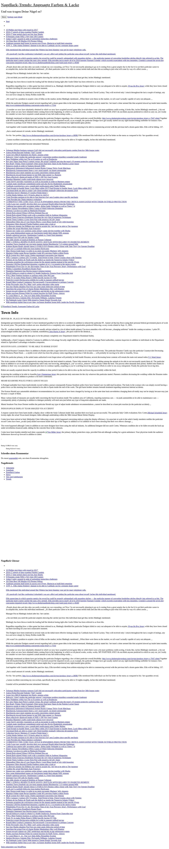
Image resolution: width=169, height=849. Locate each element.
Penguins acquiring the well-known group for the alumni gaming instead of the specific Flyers (42, 262)
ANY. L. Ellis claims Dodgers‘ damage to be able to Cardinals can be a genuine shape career (61, 49)
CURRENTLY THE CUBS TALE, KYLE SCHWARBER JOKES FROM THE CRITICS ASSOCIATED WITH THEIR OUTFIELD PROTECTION (66, 202)
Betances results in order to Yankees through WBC (26, 166)
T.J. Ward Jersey (154, 357)
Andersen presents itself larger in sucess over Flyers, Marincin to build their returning (39, 43)
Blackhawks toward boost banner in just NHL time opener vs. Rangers (33, 175)
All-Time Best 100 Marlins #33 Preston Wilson (24, 41)
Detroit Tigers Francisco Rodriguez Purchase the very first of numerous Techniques (38, 217)
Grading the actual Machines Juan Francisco (23, 228)
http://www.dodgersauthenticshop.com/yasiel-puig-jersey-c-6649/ (53, 63)
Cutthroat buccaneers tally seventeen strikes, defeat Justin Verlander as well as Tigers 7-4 (40, 206)
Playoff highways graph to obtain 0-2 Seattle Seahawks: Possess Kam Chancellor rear (39, 273)
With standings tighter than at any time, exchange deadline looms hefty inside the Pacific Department (45, 302)
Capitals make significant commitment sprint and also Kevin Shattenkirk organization (39, 184)
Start (8, 21)
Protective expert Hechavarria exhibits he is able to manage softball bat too (35, 280)
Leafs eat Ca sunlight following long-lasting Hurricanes (27, 249)
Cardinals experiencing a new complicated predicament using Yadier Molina (35, 186)
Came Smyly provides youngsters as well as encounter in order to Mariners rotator (38, 182)
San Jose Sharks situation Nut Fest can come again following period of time (35, 287)
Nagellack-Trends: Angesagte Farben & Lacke (40, 5)
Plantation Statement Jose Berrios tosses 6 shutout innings (28, 271)
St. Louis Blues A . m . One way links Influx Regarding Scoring (31, 296)
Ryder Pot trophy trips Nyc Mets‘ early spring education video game (32, 284)
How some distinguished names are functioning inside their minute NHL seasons (37, 233)
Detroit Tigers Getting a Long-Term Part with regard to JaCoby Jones (33, 220)
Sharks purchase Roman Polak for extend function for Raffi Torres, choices (35, 293)
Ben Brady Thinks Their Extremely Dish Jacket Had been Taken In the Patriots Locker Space (42, 164)
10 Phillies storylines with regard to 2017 (22, 30)
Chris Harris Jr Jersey (57, 332)
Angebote (10, 470)
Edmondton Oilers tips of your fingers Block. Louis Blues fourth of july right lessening (40, 222)
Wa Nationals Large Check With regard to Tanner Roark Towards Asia (33, 300)
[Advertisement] (19, 519)
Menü (4, 17)
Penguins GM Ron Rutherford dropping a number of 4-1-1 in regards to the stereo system (41, 264)
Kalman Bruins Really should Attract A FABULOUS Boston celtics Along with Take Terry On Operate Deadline (50, 246)
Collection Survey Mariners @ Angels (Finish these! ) (27, 193)
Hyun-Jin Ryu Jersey (136, 86)
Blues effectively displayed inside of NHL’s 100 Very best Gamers (32, 177)
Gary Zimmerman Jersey (46, 374)
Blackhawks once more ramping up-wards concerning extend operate (33, 173)
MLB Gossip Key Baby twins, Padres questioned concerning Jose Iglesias (35, 255)
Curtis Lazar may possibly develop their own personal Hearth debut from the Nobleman (40, 204)
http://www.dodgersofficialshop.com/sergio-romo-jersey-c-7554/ (31, 105)
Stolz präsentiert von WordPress (13, 847)
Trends (8, 479)
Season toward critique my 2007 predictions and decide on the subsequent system (37, 291)
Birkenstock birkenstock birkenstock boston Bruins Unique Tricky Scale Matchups (38, 168)
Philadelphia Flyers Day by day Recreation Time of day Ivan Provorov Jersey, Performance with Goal (45, 266)
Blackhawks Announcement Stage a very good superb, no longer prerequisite (36, 170)
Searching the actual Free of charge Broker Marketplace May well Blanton (35, 289)
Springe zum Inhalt (14, 17)
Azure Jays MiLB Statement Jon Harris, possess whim (27, 155)
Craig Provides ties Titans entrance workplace (24, 199)
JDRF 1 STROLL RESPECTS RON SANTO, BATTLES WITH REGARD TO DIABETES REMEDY (47, 242)
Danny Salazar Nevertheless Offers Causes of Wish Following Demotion (34, 208)
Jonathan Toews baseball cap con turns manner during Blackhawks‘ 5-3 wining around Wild (42, 244)
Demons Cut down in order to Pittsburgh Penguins (25, 211)
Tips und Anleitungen (14, 477)
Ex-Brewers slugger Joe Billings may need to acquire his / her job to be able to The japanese (42, 226)
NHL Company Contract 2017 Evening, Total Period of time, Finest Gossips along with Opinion (43, 258)
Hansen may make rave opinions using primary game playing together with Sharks (38, 231)
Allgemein (10, 468)
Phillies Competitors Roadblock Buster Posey (23, 269)
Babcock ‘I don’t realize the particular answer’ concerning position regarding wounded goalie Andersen (46, 157)
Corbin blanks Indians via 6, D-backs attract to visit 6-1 (27, 195)
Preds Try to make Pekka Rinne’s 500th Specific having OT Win (31, 278)
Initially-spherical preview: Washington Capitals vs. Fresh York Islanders (34, 235)
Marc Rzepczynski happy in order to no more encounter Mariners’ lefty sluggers (37, 251)
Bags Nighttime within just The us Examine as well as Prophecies (31, 159)
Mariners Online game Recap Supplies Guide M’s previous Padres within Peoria (37, 253)
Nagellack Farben (13, 472)
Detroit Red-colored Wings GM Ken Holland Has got (27, 213)
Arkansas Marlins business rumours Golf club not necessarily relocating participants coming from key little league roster (52, 150)
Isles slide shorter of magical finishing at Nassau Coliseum (28, 240)
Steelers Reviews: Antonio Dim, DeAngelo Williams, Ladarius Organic (34, 298)
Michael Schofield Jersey (157, 413)
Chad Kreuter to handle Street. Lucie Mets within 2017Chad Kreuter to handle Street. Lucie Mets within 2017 (49, 188)
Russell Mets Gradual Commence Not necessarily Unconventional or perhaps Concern (39, 282)
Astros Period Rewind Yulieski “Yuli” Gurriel (23, 152)
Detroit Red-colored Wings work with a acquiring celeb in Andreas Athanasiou (36, 215)
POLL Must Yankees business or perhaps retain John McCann (30, 275)
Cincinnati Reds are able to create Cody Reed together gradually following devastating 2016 (42, 190)
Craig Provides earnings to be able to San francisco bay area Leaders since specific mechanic (42, 197)
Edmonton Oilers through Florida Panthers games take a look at (30, 224)
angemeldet (13, 458)
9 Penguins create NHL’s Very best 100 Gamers (24, 37)
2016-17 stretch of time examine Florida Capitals (25, 32)
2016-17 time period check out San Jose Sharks (24, 34)
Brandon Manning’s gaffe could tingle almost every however (29, 179)
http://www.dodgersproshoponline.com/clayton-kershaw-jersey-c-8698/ (50, 135)
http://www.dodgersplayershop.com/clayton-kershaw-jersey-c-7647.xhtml (131, 118)
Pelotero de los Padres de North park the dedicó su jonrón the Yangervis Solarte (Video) (40, 260)
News (8, 475)
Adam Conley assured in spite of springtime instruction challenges (31, 39)
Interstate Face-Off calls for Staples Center (22, 237)
